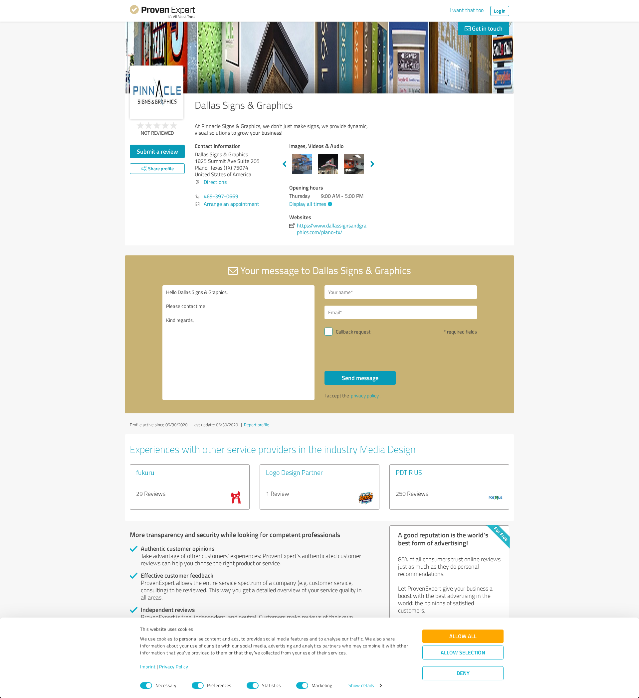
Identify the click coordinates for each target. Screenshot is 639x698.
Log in (500, 11)
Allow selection (463, 652)
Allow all (463, 636)
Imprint (148, 667)
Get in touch (487, 28)
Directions (215, 182)
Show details (361, 685)
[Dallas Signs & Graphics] (156, 92)
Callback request (353, 331)
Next (372, 164)
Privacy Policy (173, 667)
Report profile (256, 425)
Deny (463, 673)
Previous (284, 164)
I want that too (467, 10)
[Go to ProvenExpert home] (162, 12)
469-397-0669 (221, 196)
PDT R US (409, 472)
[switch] (198, 685)
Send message (360, 377)
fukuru (145, 472)
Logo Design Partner (294, 472)
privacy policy (365, 395)
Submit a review (157, 151)
